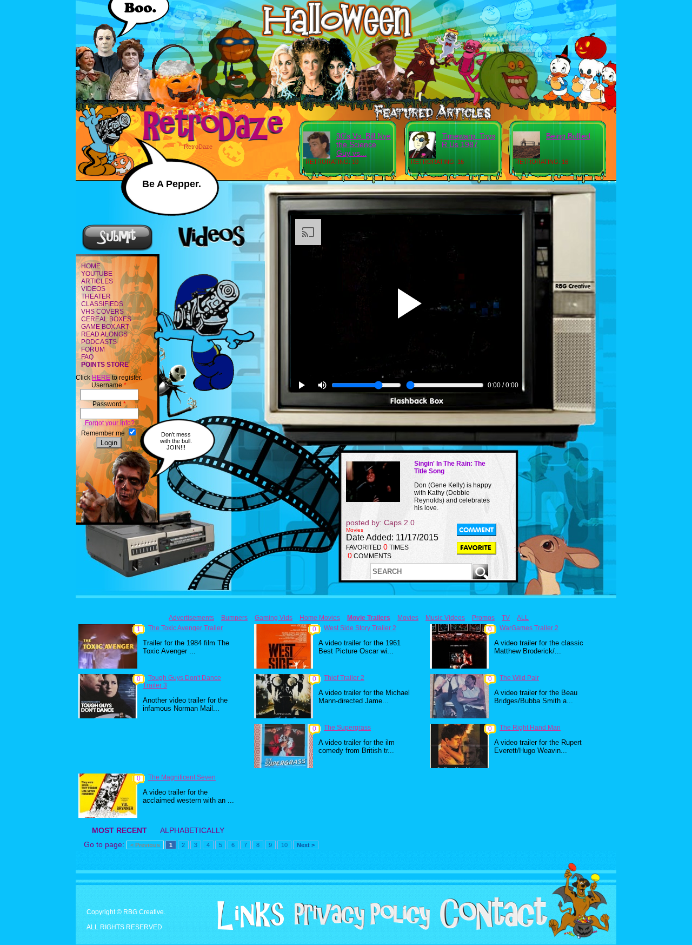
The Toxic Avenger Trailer (185, 628)
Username (109, 385)
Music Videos (445, 618)
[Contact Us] (489, 927)
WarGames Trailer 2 (529, 628)
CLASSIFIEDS (102, 304)
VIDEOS (93, 289)
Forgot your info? (109, 423)
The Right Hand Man (530, 727)
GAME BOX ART (105, 327)
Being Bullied (568, 135)
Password (109, 404)
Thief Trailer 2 (344, 678)
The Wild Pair (519, 678)
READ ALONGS (104, 334)
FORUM (93, 349)
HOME (91, 266)
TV (506, 618)
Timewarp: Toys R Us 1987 (468, 140)
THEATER (96, 296)
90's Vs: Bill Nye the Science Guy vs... (363, 144)
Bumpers (234, 618)
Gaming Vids (273, 618)
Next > (306, 845)
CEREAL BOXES (106, 319)
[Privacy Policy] (358, 927)
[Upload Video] (117, 249)
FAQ (87, 357)
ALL (523, 618)
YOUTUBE (96, 273)
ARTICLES (97, 281)
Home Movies (320, 618)
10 (284, 845)
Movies (407, 618)
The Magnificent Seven (182, 777)
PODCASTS (99, 342)
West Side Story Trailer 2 (360, 628)
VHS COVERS (102, 311)
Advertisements (191, 618)
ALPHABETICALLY (192, 830)
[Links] (246, 916)
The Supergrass (347, 727)
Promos (483, 618)
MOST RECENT (119, 830)
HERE (101, 377)
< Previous (145, 845)
